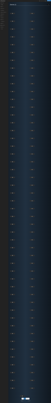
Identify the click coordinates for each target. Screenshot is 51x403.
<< (22, 398)
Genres (2, 19)
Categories (2, 21)
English (49, 0)
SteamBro (3, 0)
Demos (2, 23)
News (2, 6)
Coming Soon (3, 25)
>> (28, 398)
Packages (2, 10)
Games (2, 17)
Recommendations (3, 12)
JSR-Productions (26, 400)
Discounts (2, 8)
